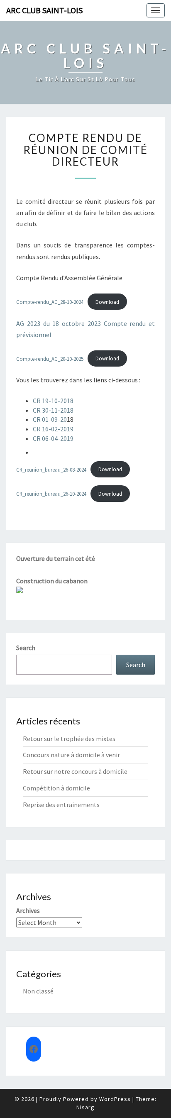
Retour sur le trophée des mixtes (69, 738)
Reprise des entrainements (61, 804)
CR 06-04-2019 (53, 438)
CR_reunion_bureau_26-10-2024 (51, 493)
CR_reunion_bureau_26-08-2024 (51, 469)
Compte (117, 323)
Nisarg (85, 1107)
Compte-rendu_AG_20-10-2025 (49, 358)
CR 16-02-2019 (53, 429)
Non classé (38, 991)
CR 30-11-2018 (53, 410)
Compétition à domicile (56, 788)
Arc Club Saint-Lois (44, 10)
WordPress (115, 1099)
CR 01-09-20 (50, 419)
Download (107, 301)
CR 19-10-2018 (53, 400)
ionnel (42, 334)
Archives (28, 910)
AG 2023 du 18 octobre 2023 (58, 323)
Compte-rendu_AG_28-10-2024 (49, 301)
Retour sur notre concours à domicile (75, 771)
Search (25, 647)
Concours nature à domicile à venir (71, 755)
